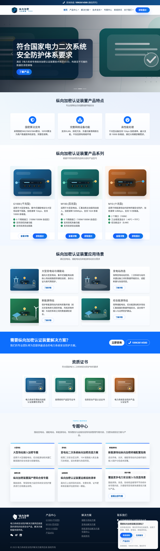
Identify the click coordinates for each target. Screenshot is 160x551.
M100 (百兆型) (52, 524)
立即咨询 (117, 342)
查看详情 (25, 236)
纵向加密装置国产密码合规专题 (30, 478)
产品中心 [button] (74, 9)
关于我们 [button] (128, 9)
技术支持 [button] (96, 9)
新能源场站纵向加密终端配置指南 (127, 452)
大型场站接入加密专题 (25, 452)
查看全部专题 (117, 496)
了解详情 (47, 287)
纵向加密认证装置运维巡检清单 (78, 478)
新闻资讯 (118, 9)
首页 (66, 9)
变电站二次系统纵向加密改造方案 (79, 452)
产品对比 (50, 532)
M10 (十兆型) (52, 528)
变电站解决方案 (89, 524)
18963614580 (81, 2)
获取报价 (143, 10)
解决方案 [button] (85, 9)
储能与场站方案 (89, 520)
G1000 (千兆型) (53, 520)
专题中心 (108, 9)
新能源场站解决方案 (91, 528)
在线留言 (139, 535)
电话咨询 (126, 535)
